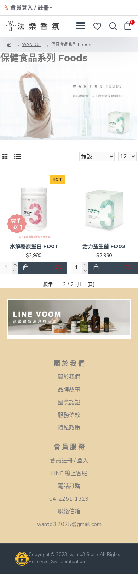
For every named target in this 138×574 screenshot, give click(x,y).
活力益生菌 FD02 (104, 246)
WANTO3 (31, 44)
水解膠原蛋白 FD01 (33, 246)
